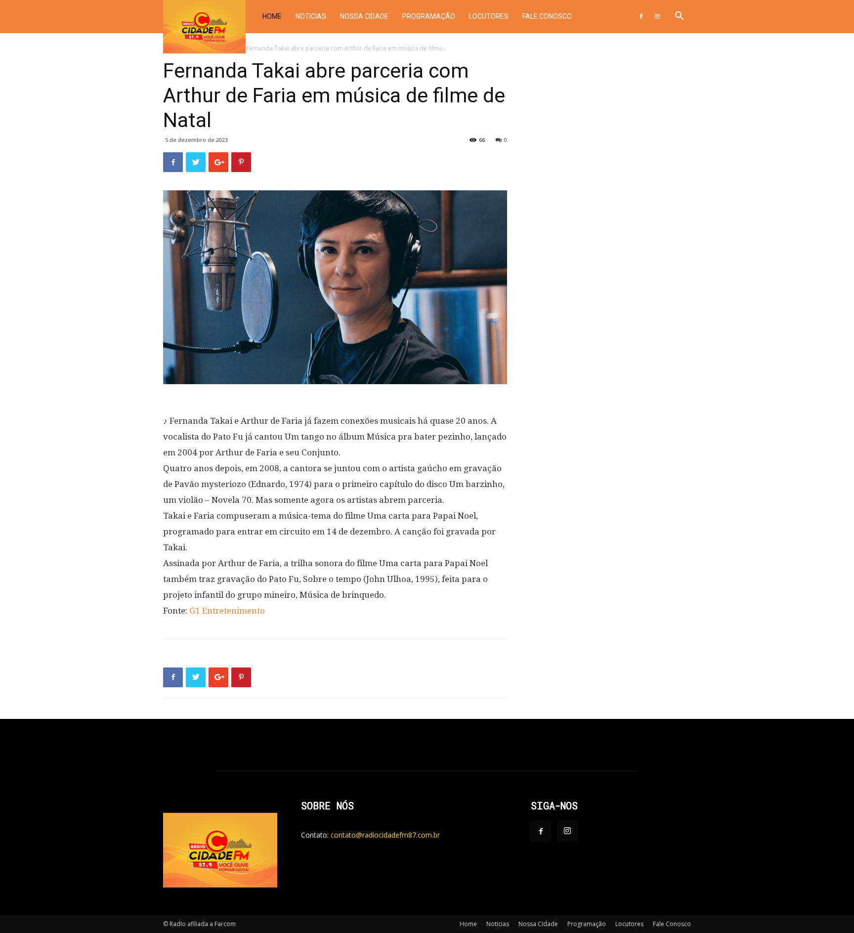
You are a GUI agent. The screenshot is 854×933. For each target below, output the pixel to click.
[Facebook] (641, 16)
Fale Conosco (547, 16)
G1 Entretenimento (227, 611)
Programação (428, 16)
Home (272, 16)
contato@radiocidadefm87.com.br (385, 835)
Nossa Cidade (364, 16)
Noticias (311, 16)
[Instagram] (657, 16)
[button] (679, 17)
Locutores (489, 16)
